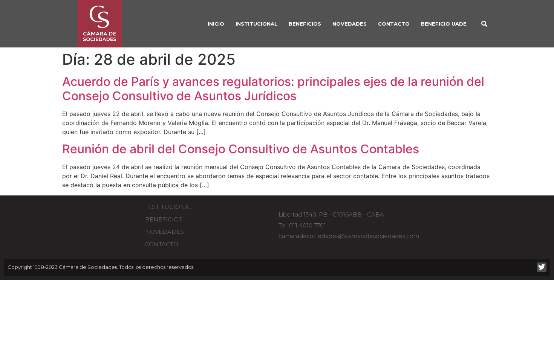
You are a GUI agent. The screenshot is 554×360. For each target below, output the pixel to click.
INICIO (216, 24)
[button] (484, 23)
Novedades (349, 24)
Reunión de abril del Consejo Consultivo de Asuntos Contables (240, 149)
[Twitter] (541, 267)
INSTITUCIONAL (256, 24)
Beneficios (163, 219)
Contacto (394, 24)
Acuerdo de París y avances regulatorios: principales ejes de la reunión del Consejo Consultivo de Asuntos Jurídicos (273, 88)
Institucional (169, 207)
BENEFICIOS (305, 24)
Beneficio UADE (444, 24)
